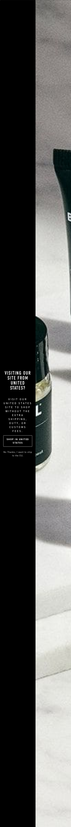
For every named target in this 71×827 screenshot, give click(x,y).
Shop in (18, 441)
